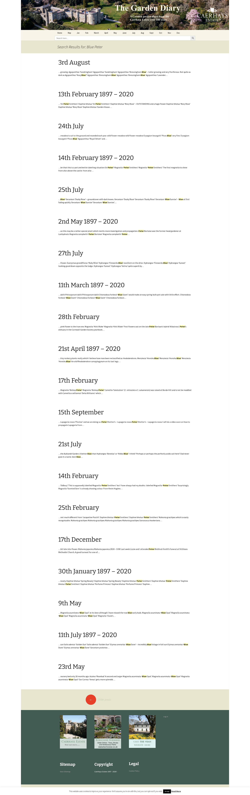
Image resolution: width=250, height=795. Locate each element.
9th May (69, 603)
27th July (70, 253)
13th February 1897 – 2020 (96, 94)
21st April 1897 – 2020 (89, 349)
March (96, 33)
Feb (86, 33)
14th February (78, 476)
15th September (81, 412)
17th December (79, 539)
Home (59, 33)
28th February (78, 317)
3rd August (74, 62)
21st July (70, 444)
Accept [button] (167, 791)
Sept (152, 33)
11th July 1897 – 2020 (87, 635)
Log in (165, 716)
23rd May (71, 666)
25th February (78, 507)
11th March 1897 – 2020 (91, 285)
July (133, 33)
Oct (160, 33)
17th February (78, 380)
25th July (70, 190)
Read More (176, 791)
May (115, 33)
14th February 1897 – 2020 (96, 158)
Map (69, 33)
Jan (78, 33)
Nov (169, 33)
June (124, 33)
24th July (71, 126)
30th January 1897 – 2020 (95, 571)
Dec (178, 33)
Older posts (100, 699)
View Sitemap (65, 771)
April (106, 33)
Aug (142, 33)
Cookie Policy (134, 771)
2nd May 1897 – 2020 (88, 221)
